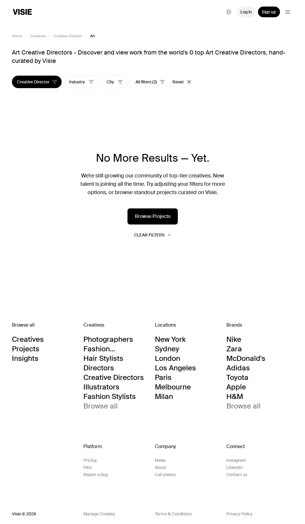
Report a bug (95, 474)
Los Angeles (175, 368)
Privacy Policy (239, 514)
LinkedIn (234, 467)
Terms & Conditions (173, 514)
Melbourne (173, 387)
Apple (236, 387)
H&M (234, 396)
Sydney (167, 349)
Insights (25, 358)
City (111, 82)
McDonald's (245, 358)
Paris (163, 377)
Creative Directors (113, 377)
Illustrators (101, 387)
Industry (77, 82)
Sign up (269, 12)
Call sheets (165, 474)
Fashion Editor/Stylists (106, 349)
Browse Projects (152, 216)
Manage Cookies (99, 514)
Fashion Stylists (109, 396)
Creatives (38, 36)
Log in (246, 12)
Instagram (236, 460)
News (160, 460)
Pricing (90, 460)
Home (17, 36)
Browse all (100, 406)
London (167, 358)
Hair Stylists (103, 358)
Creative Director (68, 36)
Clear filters (149, 235)
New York (170, 339)
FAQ (87, 467)
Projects (25, 349)
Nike (233, 339)
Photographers (108, 339)
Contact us (236, 474)
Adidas (238, 368)
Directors (98, 368)
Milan (164, 396)
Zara (234, 349)
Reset (178, 82)
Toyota (237, 377)
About (160, 467)
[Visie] (22, 12)
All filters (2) (146, 82)
